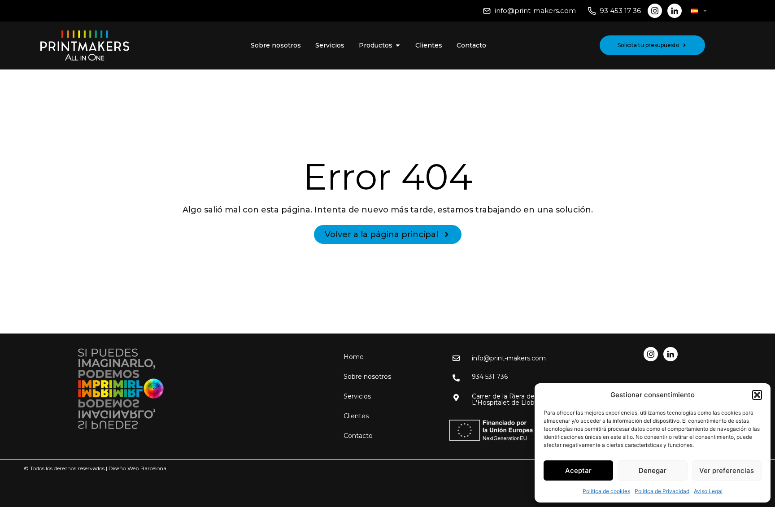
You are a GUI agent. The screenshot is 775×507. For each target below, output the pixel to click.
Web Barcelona (146, 468)
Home (354, 357)
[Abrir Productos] (398, 45)
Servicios (357, 396)
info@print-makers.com (535, 10)
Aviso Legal (708, 491)
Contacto (358, 436)
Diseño (117, 468)
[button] (757, 394)
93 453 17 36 (620, 10)
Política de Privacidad (662, 491)
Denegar (652, 470)
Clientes (356, 416)
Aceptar (578, 470)
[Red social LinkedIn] (674, 11)
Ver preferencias (726, 470)
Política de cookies (606, 491)
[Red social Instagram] (655, 11)
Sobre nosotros (367, 377)
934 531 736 (490, 377)
